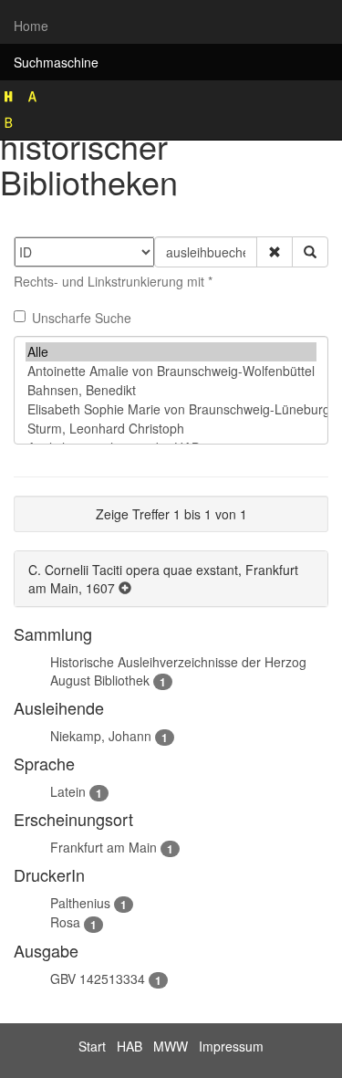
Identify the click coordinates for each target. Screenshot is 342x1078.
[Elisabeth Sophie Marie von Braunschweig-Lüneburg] (171, 409)
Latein (68, 791)
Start (92, 1046)
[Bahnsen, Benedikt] (171, 390)
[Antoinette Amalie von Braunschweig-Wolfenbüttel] (171, 371)
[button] (274, 251)
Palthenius (80, 903)
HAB (129, 1046)
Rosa (65, 922)
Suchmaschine (56, 62)
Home (31, 25)
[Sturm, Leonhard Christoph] (171, 428)
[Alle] (171, 351)
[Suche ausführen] (310, 251)
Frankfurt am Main (103, 847)
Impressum (231, 1046)
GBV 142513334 (97, 978)
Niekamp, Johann (100, 736)
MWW (170, 1046)
